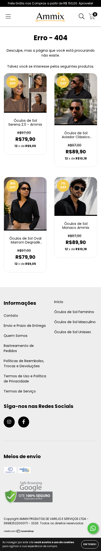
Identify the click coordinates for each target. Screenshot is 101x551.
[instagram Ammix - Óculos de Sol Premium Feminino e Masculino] (9, 422)
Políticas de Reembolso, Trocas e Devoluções (24, 363)
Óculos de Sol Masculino (75, 321)
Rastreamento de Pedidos (19, 348)
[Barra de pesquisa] (82, 17)
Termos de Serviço (20, 391)
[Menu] (8, 17)
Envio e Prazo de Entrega (25, 325)
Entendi (89, 544)
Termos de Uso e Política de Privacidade (25, 379)
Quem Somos (15, 335)
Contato (11, 315)
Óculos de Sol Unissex (72, 332)
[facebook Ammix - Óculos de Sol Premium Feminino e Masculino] (23, 422)
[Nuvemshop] (19, 532)
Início (58, 301)
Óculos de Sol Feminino (74, 311)
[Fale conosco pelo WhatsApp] (93, 528)
